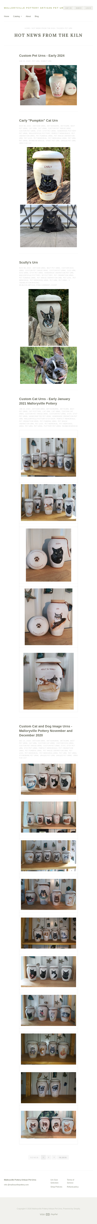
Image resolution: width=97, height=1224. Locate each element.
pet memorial (40, 138)
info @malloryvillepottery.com (16, 1185)
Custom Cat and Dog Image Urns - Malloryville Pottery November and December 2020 (46, 731)
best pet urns (53, 268)
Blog (37, 16)
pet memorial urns (57, 138)
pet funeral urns (44, 136)
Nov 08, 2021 (25, 126)
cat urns (42, 128)
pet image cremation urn (49, 278)
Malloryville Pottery (39, 133)
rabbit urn (46, 61)
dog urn (71, 270)
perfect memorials (61, 133)
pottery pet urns (52, 426)
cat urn (33, 128)
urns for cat (25, 143)
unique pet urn (68, 141)
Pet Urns (23, 141)
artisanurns (53, 126)
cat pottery (35, 411)
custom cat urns (46, 743)
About (28, 16)
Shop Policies (56, 1187)
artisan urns (39, 126)
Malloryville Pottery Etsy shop (39, 419)
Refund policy (73, 1187)
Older (63, 1157)
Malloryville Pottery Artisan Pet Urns (35, 8)
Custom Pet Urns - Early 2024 (41, 55)
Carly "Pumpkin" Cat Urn (38, 120)
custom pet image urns (59, 128)
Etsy (39, 131)
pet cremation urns (63, 275)
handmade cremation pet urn (58, 273)
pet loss (28, 138)
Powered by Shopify (71, 1209)
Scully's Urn (28, 262)
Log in (88, 8)
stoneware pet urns (29, 755)
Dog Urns (23, 273)
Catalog (16, 16)
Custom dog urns (65, 743)
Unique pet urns (64, 755)
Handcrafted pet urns (40, 416)
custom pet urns (27, 131)
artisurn (65, 126)
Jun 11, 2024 (25, 61)
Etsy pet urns (49, 131)
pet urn (36, 61)
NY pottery (47, 275)
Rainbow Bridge (36, 141)
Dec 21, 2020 (25, 741)
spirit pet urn (52, 141)
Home (6, 16)
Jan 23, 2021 (25, 409)
